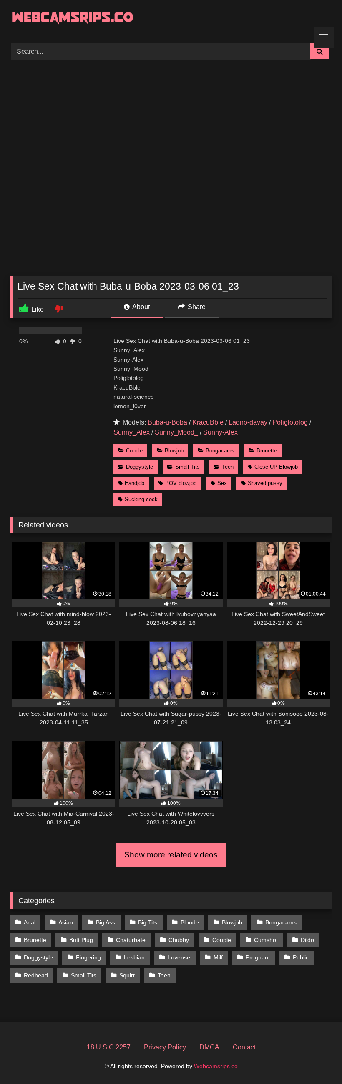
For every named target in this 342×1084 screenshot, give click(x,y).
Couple (134, 450)
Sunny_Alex (131, 432)
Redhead (36, 975)
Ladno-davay (248, 422)
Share (196, 306)
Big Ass (105, 922)
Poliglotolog (290, 422)
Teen (228, 467)
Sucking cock (141, 499)
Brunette (266, 450)
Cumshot (266, 940)
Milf (218, 957)
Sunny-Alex (220, 432)
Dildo (307, 940)
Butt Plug (81, 940)
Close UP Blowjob (276, 467)
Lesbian (134, 957)
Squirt (127, 975)
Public (301, 957)
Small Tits (187, 467)
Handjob (134, 483)
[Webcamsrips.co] (171, 18)
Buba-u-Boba (167, 422)
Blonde (190, 922)
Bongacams (220, 450)
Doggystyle (139, 467)
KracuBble (208, 422)
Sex (222, 483)
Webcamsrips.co (216, 1066)
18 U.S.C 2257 (109, 1047)
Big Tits (147, 922)
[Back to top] (316, 1059)
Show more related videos (171, 854)
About (140, 306)
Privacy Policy (165, 1047)
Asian (65, 922)
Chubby (178, 940)
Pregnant (258, 957)
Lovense (179, 957)
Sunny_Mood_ (176, 432)
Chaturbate (131, 940)
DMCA (209, 1047)
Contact (244, 1047)
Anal (29, 922)
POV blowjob (180, 483)
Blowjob (174, 450)
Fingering (88, 957)
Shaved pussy (265, 483)
